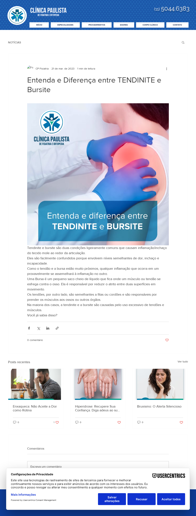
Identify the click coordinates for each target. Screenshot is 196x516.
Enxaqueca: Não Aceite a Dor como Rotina (35, 408)
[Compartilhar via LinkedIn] (48, 328)
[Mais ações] (166, 68)
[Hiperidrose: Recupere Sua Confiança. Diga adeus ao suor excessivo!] (98, 384)
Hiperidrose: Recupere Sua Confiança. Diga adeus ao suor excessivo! (98, 408)
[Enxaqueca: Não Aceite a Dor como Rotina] (36, 384)
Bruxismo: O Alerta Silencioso (159, 406)
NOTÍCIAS (14, 42)
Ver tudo (183, 361)
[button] (183, 42)
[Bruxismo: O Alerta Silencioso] (160, 384)
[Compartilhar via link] (57, 328)
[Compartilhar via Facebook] (29, 328)
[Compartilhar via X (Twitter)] (38, 328)
